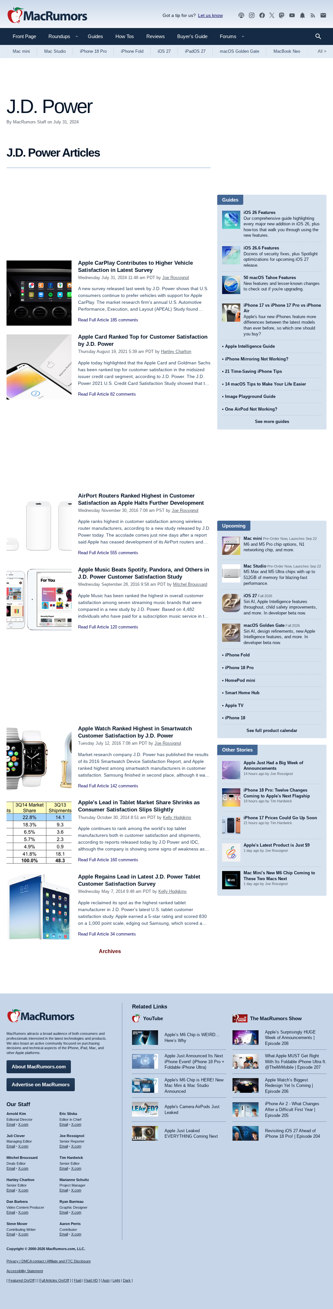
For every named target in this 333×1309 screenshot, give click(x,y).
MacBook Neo (286, 51)
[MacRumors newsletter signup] (323, 15)
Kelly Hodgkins (177, 817)
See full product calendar (271, 730)
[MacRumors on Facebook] (262, 15)
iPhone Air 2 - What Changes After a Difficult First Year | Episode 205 (292, 1109)
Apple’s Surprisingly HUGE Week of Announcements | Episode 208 (290, 1038)
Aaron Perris (70, 1224)
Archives (110, 951)
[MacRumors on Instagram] (251, 15)
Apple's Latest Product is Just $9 (277, 845)
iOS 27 (164, 51)
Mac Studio (55, 51)
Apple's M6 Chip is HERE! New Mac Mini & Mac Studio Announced (194, 1085)
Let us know (210, 15)
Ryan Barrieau (72, 1201)
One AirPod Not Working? (251, 409)
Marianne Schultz (74, 1180)
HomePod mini (240, 680)
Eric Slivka (68, 1114)
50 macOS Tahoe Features (270, 277)
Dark (127, 1280)
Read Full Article (93, 319)
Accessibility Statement (25, 1271)
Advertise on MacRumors (41, 1084)
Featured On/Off (21, 1280)
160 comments (124, 859)
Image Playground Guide (250, 396)
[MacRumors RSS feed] (313, 15)
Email (11, 1124)
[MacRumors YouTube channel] (292, 15)
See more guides (272, 421)
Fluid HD (91, 1280)
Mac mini (21, 51)
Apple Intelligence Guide (250, 346)
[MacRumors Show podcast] (241, 15)
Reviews (155, 36)
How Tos (124, 36)
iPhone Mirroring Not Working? (256, 359)
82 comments (123, 394)
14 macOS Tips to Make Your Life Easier (265, 384)
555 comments (124, 552)
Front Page (24, 36)
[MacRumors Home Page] (47, 15)
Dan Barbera (17, 1201)
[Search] (320, 36)
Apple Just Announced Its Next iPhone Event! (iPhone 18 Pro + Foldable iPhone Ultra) (194, 1061)
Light (116, 1280)
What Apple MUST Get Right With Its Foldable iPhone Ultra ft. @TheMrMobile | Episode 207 (295, 1061)
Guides (95, 36)
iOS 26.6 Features (261, 248)
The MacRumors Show (276, 1018)
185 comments (124, 319)
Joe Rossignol (175, 277)
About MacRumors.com (39, 1066)
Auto (106, 1280)
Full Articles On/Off (54, 1280)
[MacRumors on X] (271, 15)
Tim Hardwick (71, 1158)
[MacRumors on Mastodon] (281, 15)
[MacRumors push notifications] (302, 15)
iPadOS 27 (195, 51)
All (322, 51)
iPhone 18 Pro (93, 51)
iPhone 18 (235, 717)
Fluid (77, 1280)
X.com (23, 1124)
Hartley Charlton (176, 351)
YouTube (153, 1018)
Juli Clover (16, 1136)
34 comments (123, 934)
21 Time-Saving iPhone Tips (253, 371)
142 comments (124, 785)
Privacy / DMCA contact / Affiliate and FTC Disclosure (49, 1261)
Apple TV (234, 705)
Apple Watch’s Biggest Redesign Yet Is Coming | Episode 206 (289, 1085)
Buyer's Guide (192, 36)
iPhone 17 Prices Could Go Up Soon (280, 817)
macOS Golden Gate (239, 51)
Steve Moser (17, 1224)
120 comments (124, 627)
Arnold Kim (16, 1114)
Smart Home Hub (242, 692)
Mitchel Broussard (190, 584)
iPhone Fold (132, 51)
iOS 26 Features (259, 212)
